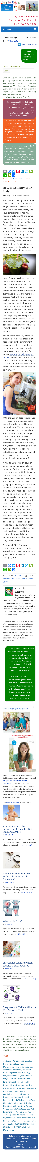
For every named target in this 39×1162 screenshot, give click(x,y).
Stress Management (26, 1124)
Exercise (15, 1075)
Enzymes (7, 1076)
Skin (34, 1120)
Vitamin (19, 1127)
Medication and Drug (26, 1100)
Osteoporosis (24, 1109)
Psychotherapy (9, 1118)
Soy (9, 1124)
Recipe (18, 1118)
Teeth (12, 1127)
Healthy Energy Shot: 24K (18, 1088)
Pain (32, 1109)
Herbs (18, 1094)
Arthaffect (28, 1061)
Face (30, 1076)
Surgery (6, 1127)
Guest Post (20, 578)
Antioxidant (8, 578)
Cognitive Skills (25, 1069)
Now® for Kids (17, 1103)
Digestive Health (16, 1072)
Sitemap (20, 1144)
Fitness (13, 1078)
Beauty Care (8, 1064)
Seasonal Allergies (24, 1121)
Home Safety (8, 1097)
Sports (14, 1124)
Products (29, 1115)
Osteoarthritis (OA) (11, 1109)
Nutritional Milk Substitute (14, 1106)
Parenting (7, 1112)
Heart (10, 1091)
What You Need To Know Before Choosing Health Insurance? (17, 876)
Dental (6, 1072)
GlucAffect (21, 1079)
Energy (27, 1072)
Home (29, 1094)
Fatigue (6, 1079)
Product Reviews (18, 1115)
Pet (13, 1112)
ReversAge (11, 1121)
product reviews (12, 803)
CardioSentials (27, 1067)
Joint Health (8, 1100)
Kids (16, 1100)
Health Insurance (17, 1085)
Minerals (7, 1103)
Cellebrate (7, 1069)
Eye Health (23, 1076)
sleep (5, 1124)
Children (15, 1069)
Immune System (21, 1097)
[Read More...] (26, 845)
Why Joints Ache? (12, 921)
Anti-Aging (8, 1061)
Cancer (18, 1067)
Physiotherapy (22, 1112)
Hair (22, 1082)
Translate (14, 41)
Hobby (24, 1094)
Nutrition (28, 1103)
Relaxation (26, 1117)
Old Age (28, 1106)
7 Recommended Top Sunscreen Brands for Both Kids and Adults (18, 829)
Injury (30, 1097)
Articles (18, 575)
